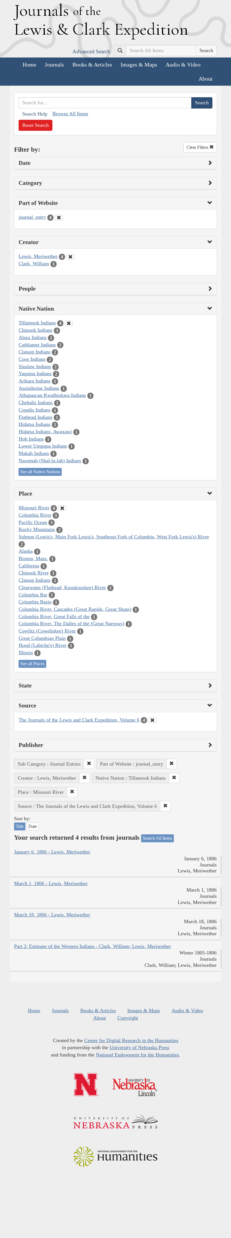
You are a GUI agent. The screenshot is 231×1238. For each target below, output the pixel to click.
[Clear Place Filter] (62, 508)
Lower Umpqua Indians (43, 446)
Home (29, 64)
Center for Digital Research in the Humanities (131, 1040)
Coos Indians (32, 359)
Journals (54, 64)
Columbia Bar (33, 595)
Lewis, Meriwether (38, 256)
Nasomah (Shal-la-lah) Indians (50, 460)
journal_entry (32, 217)
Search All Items (157, 838)
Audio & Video (183, 64)
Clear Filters (197, 147)
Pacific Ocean (33, 522)
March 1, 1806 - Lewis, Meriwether (51, 883)
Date (32, 826)
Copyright (127, 1018)
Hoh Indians (31, 439)
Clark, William (34, 263)
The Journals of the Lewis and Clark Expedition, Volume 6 (79, 720)
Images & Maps (139, 64)
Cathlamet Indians (37, 345)
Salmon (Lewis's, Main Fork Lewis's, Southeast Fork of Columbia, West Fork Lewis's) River (114, 537)
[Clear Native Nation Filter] (69, 323)
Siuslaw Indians (35, 366)
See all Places (32, 663)
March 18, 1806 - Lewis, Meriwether (52, 915)
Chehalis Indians (36, 402)
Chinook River (34, 573)
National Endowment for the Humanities (137, 1055)
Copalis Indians (34, 410)
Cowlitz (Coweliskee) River (47, 631)
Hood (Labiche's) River (42, 645)
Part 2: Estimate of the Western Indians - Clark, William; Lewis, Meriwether (92, 946)
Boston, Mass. (33, 558)
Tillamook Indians (37, 323)
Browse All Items (70, 113)
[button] (89, 764)
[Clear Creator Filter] (70, 257)
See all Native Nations (40, 471)
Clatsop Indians (34, 352)
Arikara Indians (34, 381)
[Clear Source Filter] (152, 720)
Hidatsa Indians (34, 424)
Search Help (34, 114)
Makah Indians (34, 453)
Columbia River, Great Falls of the (54, 616)
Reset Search (35, 125)
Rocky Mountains (37, 529)
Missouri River (34, 507)
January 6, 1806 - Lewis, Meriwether (52, 852)
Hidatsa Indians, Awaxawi (45, 431)
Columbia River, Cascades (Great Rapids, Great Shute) (75, 609)
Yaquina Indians (35, 373)
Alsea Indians (32, 337)
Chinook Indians (35, 330)
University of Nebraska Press (139, 1047)
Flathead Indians (35, 417)
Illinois (26, 652)
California (29, 566)
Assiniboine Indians (39, 388)
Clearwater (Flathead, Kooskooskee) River (62, 587)
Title (20, 826)
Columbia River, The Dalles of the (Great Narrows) (71, 623)
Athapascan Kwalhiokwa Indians (52, 395)
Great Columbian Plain (42, 638)
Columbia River (35, 515)
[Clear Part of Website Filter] (59, 217)
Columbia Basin (35, 602)
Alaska (26, 551)
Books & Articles (92, 64)
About (206, 79)
